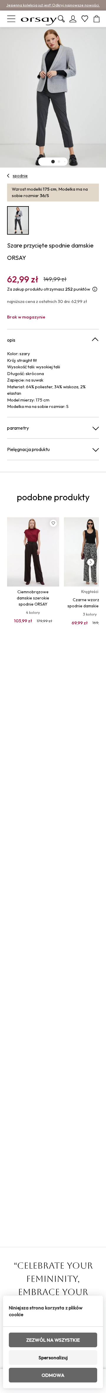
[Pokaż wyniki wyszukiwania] (61, 18)
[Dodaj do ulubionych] (53, 523)
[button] (53, 161)
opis (11, 340)
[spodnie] (8, 176)
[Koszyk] (96, 18)
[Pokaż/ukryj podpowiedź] (94, 289)
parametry (18, 428)
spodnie (20, 175)
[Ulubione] (84, 18)
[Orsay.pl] (39, 19)
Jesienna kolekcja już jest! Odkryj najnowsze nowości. (53, 5)
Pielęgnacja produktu (28, 449)
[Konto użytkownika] (73, 18)
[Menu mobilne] (11, 19)
